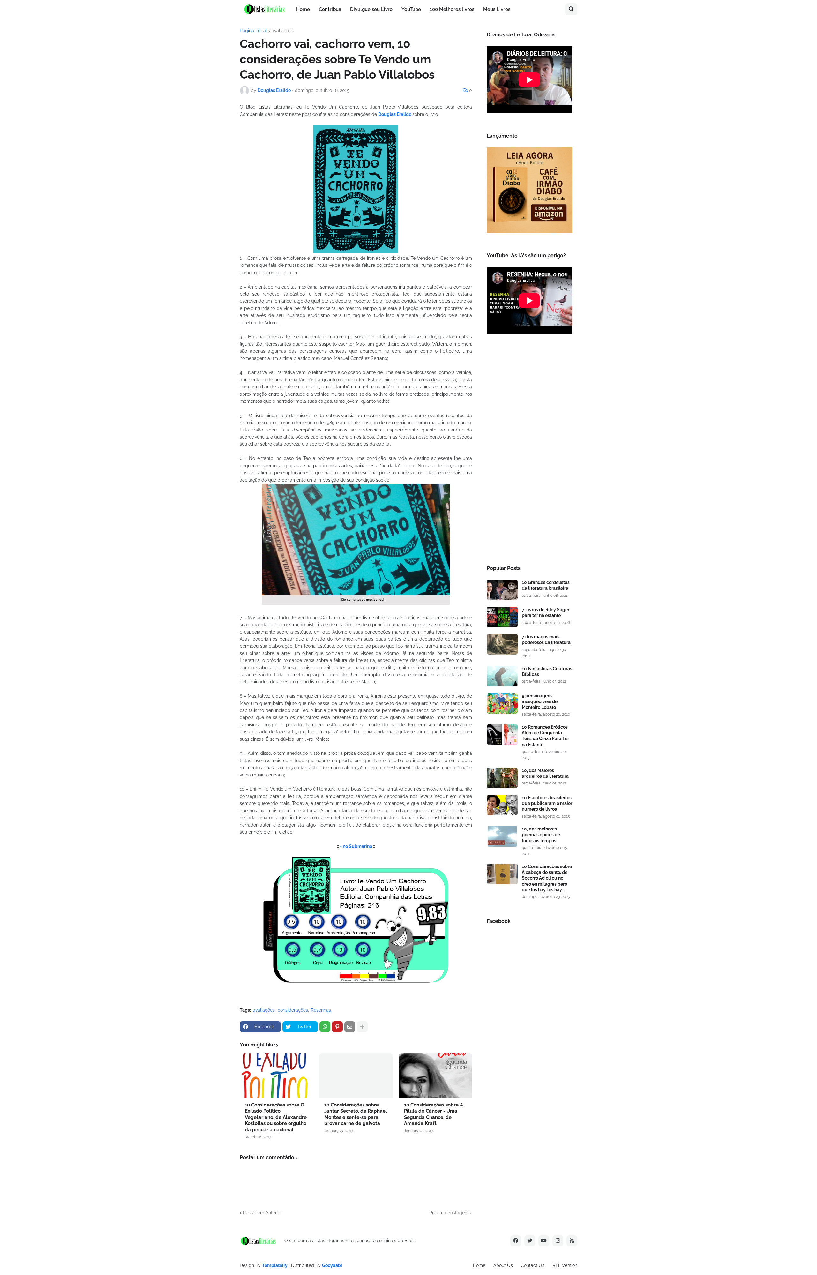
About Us (503, 1265)
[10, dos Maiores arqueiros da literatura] (502, 778)
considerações (293, 1010)
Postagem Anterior (262, 1212)
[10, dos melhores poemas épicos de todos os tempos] (502, 836)
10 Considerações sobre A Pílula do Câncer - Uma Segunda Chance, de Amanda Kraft (433, 1114)
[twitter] (529, 1240)
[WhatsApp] (324, 1026)
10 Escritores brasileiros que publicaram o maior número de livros (547, 803)
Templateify (275, 1265)
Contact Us (532, 1265)
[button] (571, 9)
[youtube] (543, 1240)
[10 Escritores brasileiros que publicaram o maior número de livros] (502, 805)
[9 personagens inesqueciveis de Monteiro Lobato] (502, 703)
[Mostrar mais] (362, 1026)
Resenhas (321, 1010)
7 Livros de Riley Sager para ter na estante (545, 612)
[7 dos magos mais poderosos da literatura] (502, 644)
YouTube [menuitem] (411, 9)
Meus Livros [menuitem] (496, 9)
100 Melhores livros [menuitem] (452, 9)
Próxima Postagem (449, 1212)
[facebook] (515, 1240)
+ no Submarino (356, 846)
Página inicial (253, 30)
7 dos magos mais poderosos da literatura (546, 639)
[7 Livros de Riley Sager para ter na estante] (502, 617)
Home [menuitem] (303, 9)
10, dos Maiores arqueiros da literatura (545, 773)
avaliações (283, 30)
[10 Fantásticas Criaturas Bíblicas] (502, 676)
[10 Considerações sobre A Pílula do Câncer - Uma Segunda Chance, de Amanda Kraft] (435, 1075)
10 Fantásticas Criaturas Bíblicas (547, 671)
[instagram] (557, 1240)
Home (479, 1265)
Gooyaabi (332, 1265)
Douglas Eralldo (395, 114)
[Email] (349, 1026)
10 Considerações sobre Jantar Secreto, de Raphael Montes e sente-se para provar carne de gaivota (355, 1114)
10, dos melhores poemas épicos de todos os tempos (541, 834)
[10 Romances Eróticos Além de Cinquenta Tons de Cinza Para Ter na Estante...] (502, 734)
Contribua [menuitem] (330, 9)
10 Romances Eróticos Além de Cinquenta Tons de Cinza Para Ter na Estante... (545, 735)
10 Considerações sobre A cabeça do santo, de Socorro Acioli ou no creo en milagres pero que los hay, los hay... (547, 878)
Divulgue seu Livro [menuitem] (371, 9)
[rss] (571, 1240)
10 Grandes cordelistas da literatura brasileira (546, 585)
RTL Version (564, 1265)
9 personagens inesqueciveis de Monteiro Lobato (540, 701)
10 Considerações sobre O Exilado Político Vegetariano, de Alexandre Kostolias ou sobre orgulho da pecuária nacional (276, 1117)
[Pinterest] (337, 1026)
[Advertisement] (529, 451)
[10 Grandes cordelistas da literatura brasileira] (502, 590)
